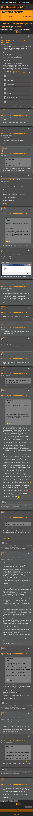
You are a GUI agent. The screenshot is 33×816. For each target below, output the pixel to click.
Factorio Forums (12, 12)
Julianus (7, 106)
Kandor (2, 147)
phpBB (12, 813)
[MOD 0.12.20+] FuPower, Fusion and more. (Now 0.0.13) (17, 25)
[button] (20, 32)
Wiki (18, 2)
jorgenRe (3, 389)
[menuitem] (6, 17)
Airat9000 (3, 109)
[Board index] (13, 7)
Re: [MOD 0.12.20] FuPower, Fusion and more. (14, 115)
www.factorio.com (6, 14)
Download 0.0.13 (14, 71)
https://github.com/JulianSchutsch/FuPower (18, 72)
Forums (13, 2)
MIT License (11, 59)
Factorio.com (5, 2)
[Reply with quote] (29, 36)
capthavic (3, 306)
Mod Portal (24, 2)
